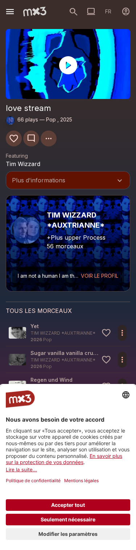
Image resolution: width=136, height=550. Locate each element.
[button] (68, 332)
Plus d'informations (68, 181)
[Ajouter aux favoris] (14, 138)
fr (108, 11)
